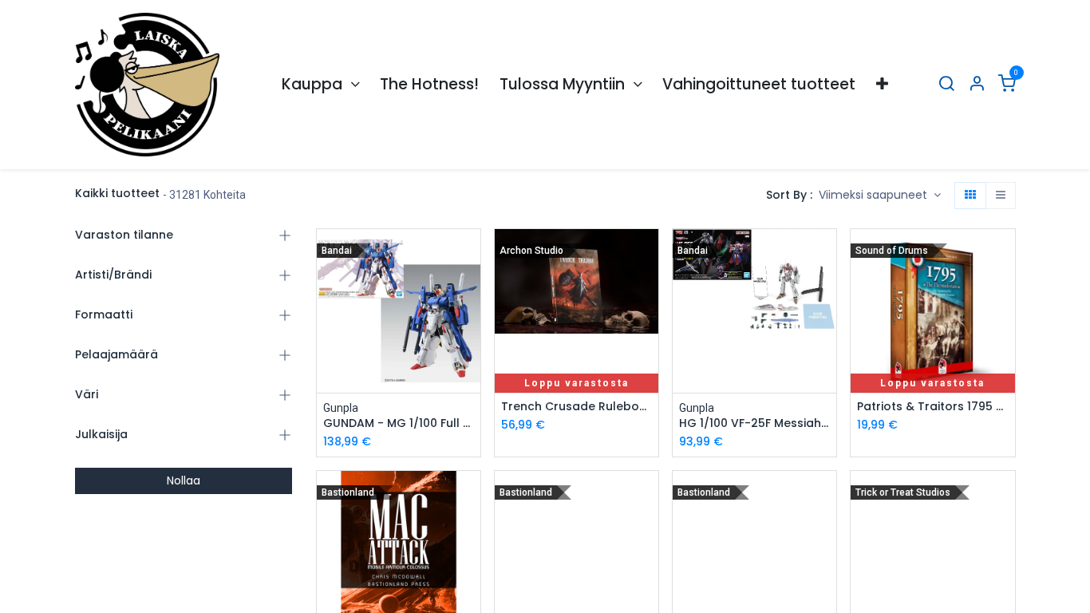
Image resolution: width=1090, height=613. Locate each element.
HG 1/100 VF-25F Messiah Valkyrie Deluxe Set (754, 423)
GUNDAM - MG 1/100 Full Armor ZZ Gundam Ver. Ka (398, 423)
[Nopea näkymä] (470, 255)
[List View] (1000, 195)
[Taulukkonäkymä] (970, 195)
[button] (880, 195)
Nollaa (183, 480)
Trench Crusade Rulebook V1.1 (576, 406)
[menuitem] (320, 85)
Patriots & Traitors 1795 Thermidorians (932, 406)
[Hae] (946, 85)
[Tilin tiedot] (976, 85)
